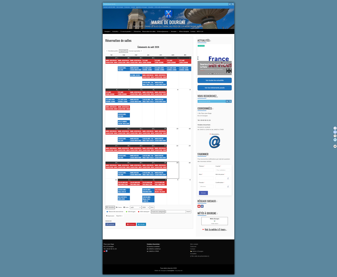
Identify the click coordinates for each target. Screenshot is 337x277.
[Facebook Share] (335, 128)
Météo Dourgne (214, 218)
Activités (115, 31)
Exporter (118, 216)
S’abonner (127, 7)
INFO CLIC (200, 31)
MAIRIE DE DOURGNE (168, 22)
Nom (201, 174)
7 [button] (221, 73)
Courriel (218, 166)
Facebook (111, 224)
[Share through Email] (335, 146)
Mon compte (120, 7)
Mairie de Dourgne (160, 270)
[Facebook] (202, 206)
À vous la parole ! (125, 31)
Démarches (137, 31)
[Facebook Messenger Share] (335, 132)
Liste (125, 207)
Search (188, 212)
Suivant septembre (134, 51)
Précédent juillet (113, 51)
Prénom (202, 166)
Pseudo (202, 182)
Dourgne (107, 31)
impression (110, 216)
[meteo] (214, 221)
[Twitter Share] (335, 136)
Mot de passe (220, 174)
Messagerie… (215, 134)
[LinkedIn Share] (335, 139)
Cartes (119, 207)
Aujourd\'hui (123, 51)
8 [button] (223, 73)
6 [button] (218, 73)
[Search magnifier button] (232, 4)
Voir (215, 80)
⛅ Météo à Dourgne (141, 7)
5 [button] (216, 73)
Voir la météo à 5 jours (215, 229)
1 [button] (208, 73)
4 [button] (214, 73)
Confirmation (220, 182)
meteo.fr (216, 223)
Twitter (121, 224)
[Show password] (228, 178)
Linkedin (142, 224)
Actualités (150, 7)
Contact (133, 7)
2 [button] (210, 73)
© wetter (212, 223)
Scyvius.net (178, 270)
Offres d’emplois (184, 31)
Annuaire (173, 31)
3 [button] (212, 73)
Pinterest (131, 224)
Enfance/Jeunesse (162, 31)
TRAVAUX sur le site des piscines (213, 64)
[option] (215, 59)
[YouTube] (199, 206)
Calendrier (110, 207)
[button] (227, 70)
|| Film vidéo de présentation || (162, 7)
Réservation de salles (149, 31)
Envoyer (203, 193)
